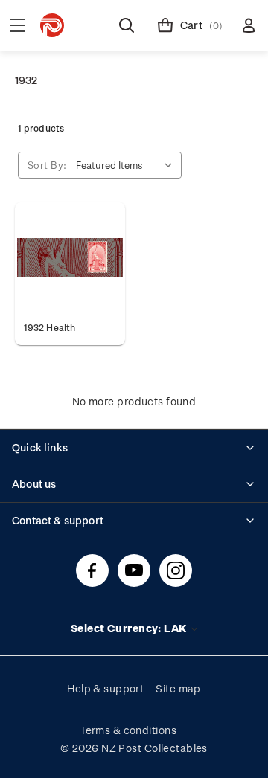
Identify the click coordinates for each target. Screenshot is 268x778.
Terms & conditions (128, 730)
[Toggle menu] (18, 25)
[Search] (126, 25)
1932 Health (49, 327)
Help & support (105, 688)
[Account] (248, 25)
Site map (178, 688)
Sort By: (47, 164)
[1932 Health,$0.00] (70, 257)
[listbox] (127, 165)
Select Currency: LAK (130, 628)
